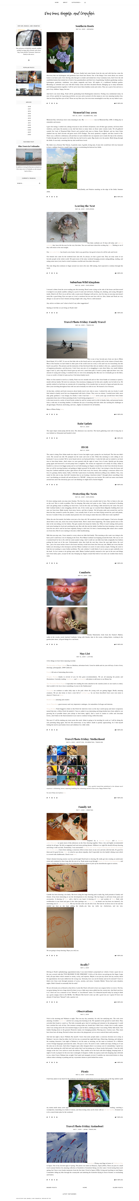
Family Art (84, 806)
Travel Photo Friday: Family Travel (85, 322)
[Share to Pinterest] (52, 103)
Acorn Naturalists (52, 704)
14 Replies (119, 1002)
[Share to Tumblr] (54, 103)
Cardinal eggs (85, 693)
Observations (85, 1011)
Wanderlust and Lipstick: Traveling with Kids (108, 398)
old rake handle (109, 1110)
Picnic (85, 1071)
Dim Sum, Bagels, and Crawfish (31, 1198)
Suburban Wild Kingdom (85, 282)
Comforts (84, 572)
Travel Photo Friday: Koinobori (84, 1126)
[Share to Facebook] (49, 103)
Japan (85, 1129)
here (110, 245)
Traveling (90, 325)
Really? (84, 964)
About (65, 2)
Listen (66, 852)
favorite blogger (105, 840)
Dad (95, 115)
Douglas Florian (52, 677)
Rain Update (84, 423)
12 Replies (119, 196)
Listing (90, 656)
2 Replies (119, 438)
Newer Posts (52, 1187)
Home (57, 2)
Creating (89, 810)
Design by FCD (46, 1198)
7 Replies (120, 1117)
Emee (67, 899)
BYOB (84, 447)
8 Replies (119, 730)
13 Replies (119, 644)
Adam (98, 899)
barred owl (62, 1021)
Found (49, 672)
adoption (80, 742)
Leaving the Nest (85, 205)
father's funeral (89, 120)
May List (85, 653)
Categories (76, 2)
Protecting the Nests (85, 493)
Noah (113, 899)
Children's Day (118, 1163)
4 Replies (120, 273)
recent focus (91, 901)
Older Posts (118, 1187)
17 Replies (119, 798)
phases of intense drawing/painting (109, 861)
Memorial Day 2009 (85, 112)
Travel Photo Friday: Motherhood (85, 739)
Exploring (90, 209)
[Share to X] (47, 103)
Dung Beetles (51, 709)
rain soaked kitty (54, 252)
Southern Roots (85, 26)
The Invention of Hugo (56, 665)
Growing (90, 29)
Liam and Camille (64, 903)
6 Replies (119, 312)
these (61, 695)
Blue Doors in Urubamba (28, 146)
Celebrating (88, 115)
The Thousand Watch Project (56, 683)
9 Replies (119, 563)
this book (92, 395)
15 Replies (119, 103)
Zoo (51, 699)
